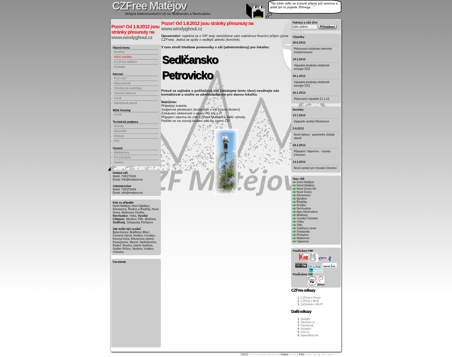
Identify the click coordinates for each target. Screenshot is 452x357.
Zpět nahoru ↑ (329, 354)
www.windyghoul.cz (131, 37)
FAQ (116, 141)
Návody (119, 126)
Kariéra (118, 162)
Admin (273, 354)
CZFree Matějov (258, 354)
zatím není (312, 354)
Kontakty (119, 66)
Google (305, 319)
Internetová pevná (125, 103)
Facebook (307, 325)
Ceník (117, 98)
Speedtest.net (309, 335)
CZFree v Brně (310, 301)
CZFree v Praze (311, 297)
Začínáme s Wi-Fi (312, 304)
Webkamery (121, 152)
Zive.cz (305, 332)
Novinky (119, 52)
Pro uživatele (122, 157)
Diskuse (119, 136)
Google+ (306, 328)
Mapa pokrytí (122, 83)
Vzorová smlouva (125, 93)
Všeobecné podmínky (128, 88)
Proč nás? (120, 78)
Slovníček (120, 131)
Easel (293, 354)
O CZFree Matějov (125, 62)
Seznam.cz (308, 322)
